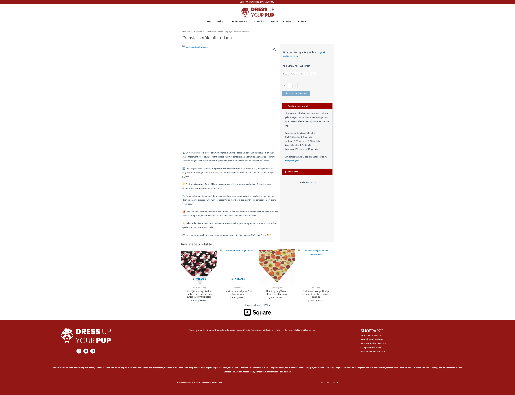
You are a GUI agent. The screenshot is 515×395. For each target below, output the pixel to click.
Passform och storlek (298, 106)
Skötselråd (293, 171)
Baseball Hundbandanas (371, 339)
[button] (6, 12)
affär (190, 31)
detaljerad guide (292, 160)
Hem (184, 31)
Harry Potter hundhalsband (372, 351)
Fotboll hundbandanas (370, 335)
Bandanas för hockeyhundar (373, 343)
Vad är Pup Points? (291, 56)
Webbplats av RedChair (212, 382)
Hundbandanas (200, 31)
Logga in (322, 52)
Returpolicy (311, 182)
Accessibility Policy (329, 382)
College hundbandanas (371, 347)
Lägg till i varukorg (296, 93)
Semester (212, 31)
